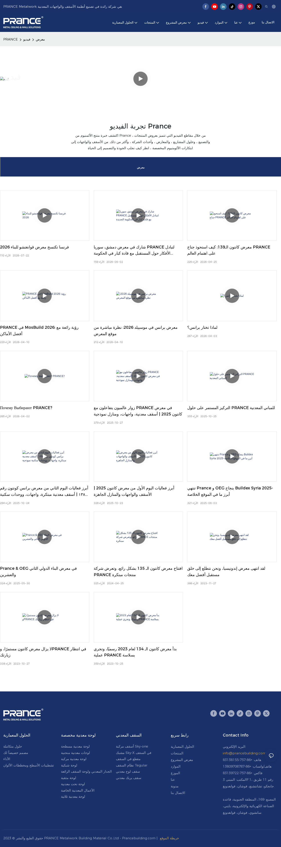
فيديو (26, 39)
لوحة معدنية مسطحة (75, 746)
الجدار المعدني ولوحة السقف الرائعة (86, 771)
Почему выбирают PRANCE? (26, 407)
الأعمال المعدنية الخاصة (77, 790)
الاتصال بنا (178, 793)
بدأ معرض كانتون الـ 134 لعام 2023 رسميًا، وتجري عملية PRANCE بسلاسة (135, 652)
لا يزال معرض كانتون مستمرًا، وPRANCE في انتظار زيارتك (43, 652)
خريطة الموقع (169, 838)
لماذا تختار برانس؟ (202, 327)
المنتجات (177, 753)
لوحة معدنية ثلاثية (73, 796)
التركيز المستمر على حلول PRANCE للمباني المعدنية (231, 407)
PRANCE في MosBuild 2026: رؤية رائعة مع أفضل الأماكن (39, 330)
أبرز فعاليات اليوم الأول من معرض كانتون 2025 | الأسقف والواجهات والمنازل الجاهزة (134, 491)
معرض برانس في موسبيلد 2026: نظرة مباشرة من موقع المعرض (136, 330)
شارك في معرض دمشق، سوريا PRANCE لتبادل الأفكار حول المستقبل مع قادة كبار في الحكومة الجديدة (134, 251)
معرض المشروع (182, 760)
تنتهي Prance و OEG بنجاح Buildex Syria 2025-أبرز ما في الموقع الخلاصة (230, 491)
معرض (40, 39)
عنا (173, 779)
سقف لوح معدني (128, 771)
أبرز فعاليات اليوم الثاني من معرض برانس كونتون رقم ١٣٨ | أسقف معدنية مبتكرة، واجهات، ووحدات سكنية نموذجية (44, 492)
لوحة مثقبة (68, 778)
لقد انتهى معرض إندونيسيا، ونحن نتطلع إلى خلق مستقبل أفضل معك (226, 571)
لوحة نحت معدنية (73, 784)
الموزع (175, 773)
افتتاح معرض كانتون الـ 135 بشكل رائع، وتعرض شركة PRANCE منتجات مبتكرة (138, 571)
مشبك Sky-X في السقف (133, 753)
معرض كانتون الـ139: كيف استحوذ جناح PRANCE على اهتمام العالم (228, 250)
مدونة (174, 786)
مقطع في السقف (128, 759)
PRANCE (10, 39)
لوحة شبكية (69, 765)
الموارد (175, 766)
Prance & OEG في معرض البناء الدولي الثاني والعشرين (38, 571)
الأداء (6, 759)
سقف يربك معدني (128, 778)
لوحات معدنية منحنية (75, 753)
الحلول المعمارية (182, 746)
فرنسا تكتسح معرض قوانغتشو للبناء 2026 (34, 247)
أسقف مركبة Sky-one (132, 746)
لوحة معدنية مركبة (73, 759)
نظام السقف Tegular (131, 765)
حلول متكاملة (12, 746)
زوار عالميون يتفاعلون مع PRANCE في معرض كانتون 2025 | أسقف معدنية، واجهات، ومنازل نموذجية (138, 411)
